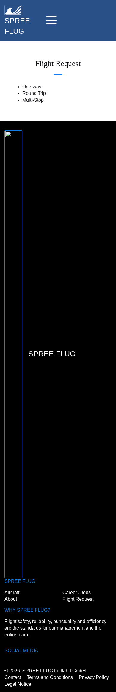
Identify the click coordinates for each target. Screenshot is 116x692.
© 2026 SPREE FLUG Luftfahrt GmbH (45, 670)
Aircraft (11, 592)
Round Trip (34, 93)
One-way (31, 86)
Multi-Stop (33, 100)
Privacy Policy (94, 677)
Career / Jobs (76, 592)
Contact (12, 677)
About (10, 599)
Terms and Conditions (50, 677)
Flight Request (77, 599)
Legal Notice (17, 684)
